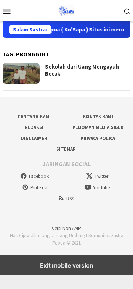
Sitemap (66, 149)
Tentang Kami (34, 116)
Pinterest (39, 188)
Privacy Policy (98, 138)
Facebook (39, 176)
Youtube (101, 188)
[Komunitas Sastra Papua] (66, 10)
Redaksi (34, 127)
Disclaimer (34, 138)
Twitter (101, 176)
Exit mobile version (66, 265)
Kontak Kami (98, 116)
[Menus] (6, 11)
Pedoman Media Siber (97, 127)
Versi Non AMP (66, 228)
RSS (70, 199)
